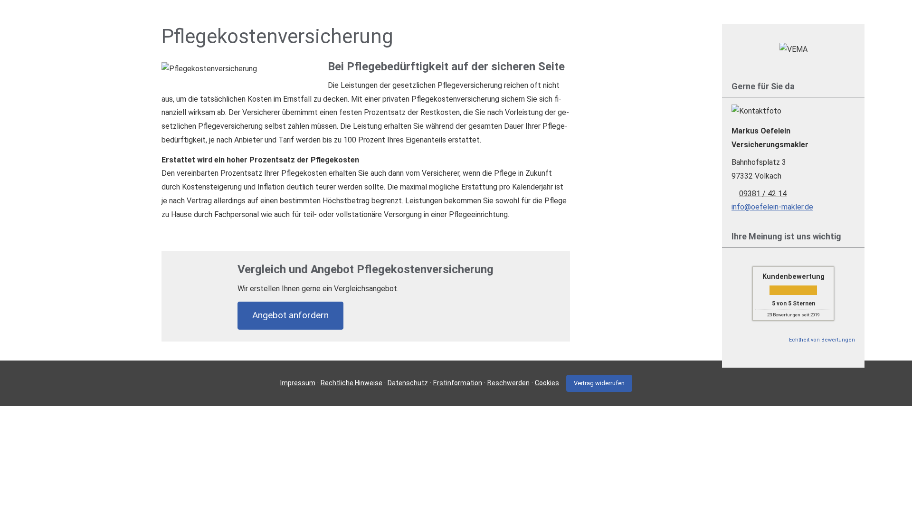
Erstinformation (457, 383)
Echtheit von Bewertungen (822, 340)
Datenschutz (408, 383)
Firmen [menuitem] (627, 22)
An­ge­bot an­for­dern (290, 315)
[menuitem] (465, 22)
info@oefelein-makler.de (772, 206)
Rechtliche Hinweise (351, 383)
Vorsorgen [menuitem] (585, 22)
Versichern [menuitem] (537, 22)
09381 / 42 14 (763, 193)
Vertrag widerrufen (599, 383)
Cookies (547, 383)
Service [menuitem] (662, 22)
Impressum (297, 383)
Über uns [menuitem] (493, 22)
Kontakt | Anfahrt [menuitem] (715, 22)
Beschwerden (508, 383)
